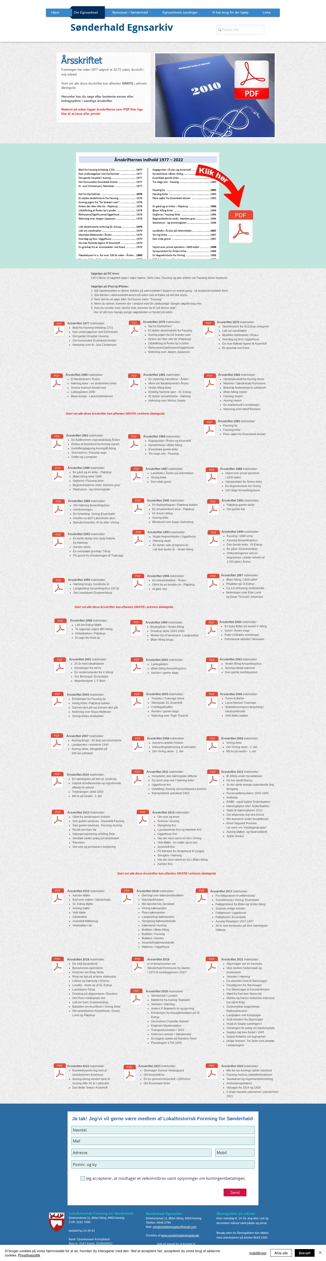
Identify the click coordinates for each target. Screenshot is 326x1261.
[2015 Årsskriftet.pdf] (58, 897)
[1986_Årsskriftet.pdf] (58, 474)
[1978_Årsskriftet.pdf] (135, 328)
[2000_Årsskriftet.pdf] (211, 629)
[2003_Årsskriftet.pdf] (212, 666)
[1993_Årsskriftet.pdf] (138, 538)
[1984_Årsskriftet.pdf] (134, 443)
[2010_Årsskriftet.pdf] (57, 781)
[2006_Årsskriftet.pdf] (212, 701)
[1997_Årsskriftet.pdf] (213, 582)
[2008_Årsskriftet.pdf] (138, 745)
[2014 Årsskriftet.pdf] (143, 818)
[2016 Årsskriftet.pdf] (127, 897)
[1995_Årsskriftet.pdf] (58, 586)
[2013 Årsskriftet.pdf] (58, 818)
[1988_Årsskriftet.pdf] (212, 476)
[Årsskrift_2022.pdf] (60, 1072)
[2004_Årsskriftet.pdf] (58, 700)
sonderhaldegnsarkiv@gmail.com (174, 1227)
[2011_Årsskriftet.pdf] (137, 778)
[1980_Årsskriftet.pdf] (56, 382)
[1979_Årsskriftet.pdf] (208, 329)
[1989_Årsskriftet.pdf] (58, 508)
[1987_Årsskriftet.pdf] (136, 475)
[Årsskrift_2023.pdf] (129, 1073)
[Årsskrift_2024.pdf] (212, 1072)
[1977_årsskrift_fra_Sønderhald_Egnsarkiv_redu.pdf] (59, 329)
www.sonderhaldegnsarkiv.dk (180, 1235)
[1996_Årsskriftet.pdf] (138, 582)
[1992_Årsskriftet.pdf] (58, 541)
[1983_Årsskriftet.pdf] (57, 443)
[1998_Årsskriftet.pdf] (60, 627)
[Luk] (320, 1253)
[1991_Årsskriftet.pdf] (213, 508)
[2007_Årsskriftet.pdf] (57, 742)
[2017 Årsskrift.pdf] (202, 897)
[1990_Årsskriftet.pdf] (138, 507)
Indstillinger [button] (258, 1253)
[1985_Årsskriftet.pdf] (209, 428)
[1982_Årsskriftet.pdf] (210, 382)
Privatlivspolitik (29, 1255)
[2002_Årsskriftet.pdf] (137, 666)
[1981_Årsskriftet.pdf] (134, 382)
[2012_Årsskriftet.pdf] (213, 778)
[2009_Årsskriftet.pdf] (212, 745)
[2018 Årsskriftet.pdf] (57, 965)
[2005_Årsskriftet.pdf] (137, 701)
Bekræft (304, 1253)
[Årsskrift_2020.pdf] (136, 997)
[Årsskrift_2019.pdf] (138, 965)
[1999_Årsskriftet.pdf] (136, 629)
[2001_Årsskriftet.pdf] (60, 666)
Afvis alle (281, 1253)
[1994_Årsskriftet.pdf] (213, 539)
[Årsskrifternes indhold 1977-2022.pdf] (240, 227)
